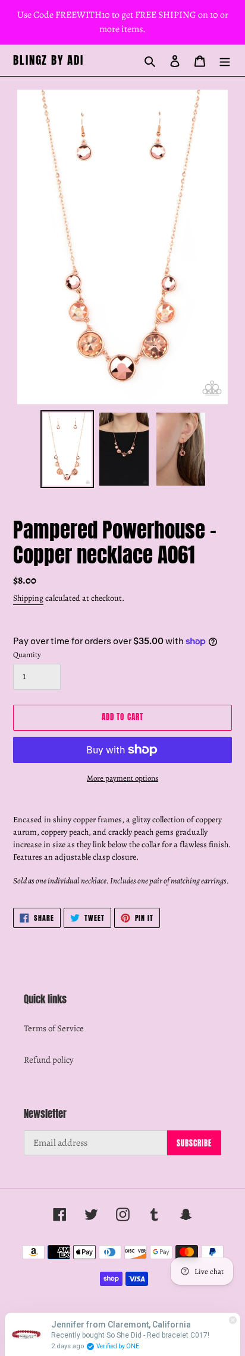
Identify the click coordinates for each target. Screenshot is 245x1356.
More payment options (122, 778)
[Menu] (224, 60)
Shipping (28, 598)
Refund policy (49, 1060)
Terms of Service (54, 1028)
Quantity (27, 655)
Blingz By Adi (48, 60)
